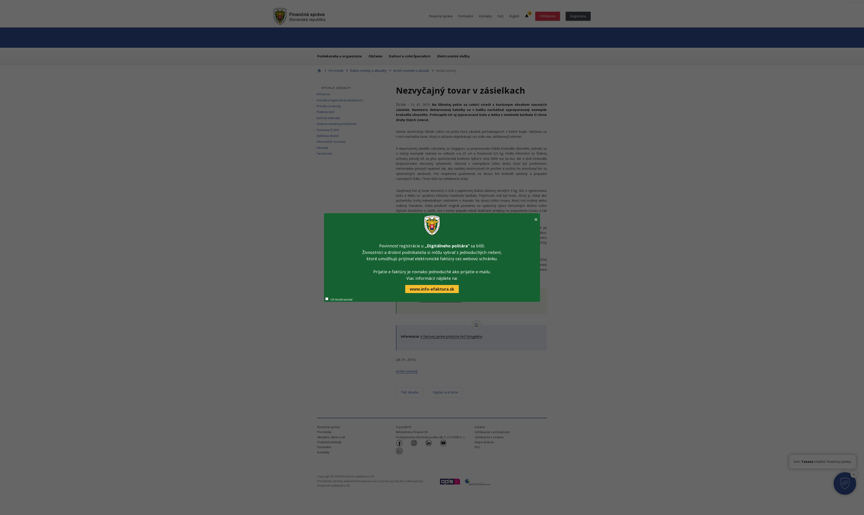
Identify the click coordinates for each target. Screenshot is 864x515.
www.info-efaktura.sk (432, 289)
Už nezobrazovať (341, 299)
